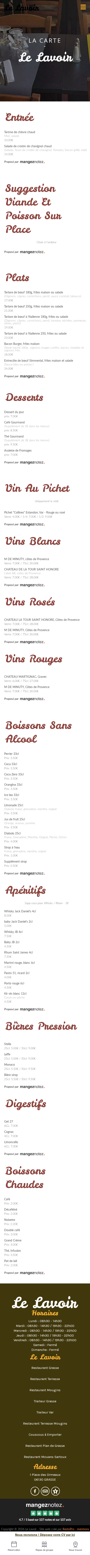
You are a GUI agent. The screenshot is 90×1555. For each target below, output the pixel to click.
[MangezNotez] (55, 1494)
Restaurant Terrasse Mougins (45, 1423)
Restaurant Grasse (45, 1368)
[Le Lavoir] (45, 1505)
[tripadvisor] (45, 1494)
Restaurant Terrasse (45, 1379)
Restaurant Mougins (45, 1390)
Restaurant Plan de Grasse (45, 1446)
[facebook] (35, 1494)
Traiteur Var (45, 1412)
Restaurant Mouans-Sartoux (45, 1457)
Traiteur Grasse (45, 1401)
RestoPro (68, 1529)
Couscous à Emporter (45, 1435)
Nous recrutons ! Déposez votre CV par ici (45, 1535)
